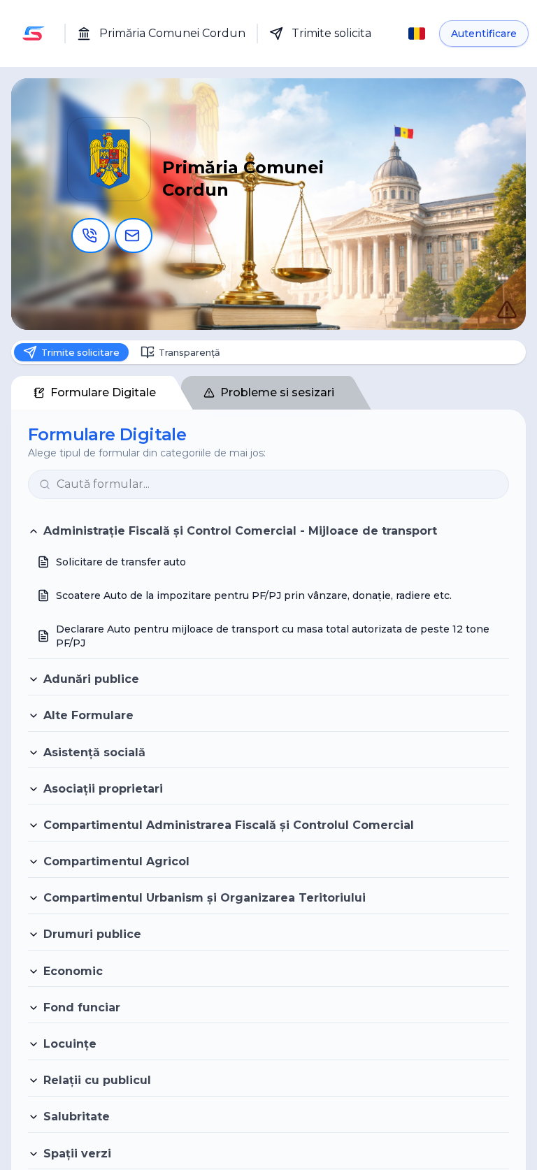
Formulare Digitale (103, 396)
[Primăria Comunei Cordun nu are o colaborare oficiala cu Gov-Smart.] (492, 294)
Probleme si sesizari (277, 396)
